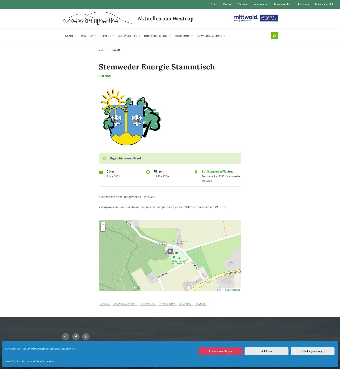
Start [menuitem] (214, 4)
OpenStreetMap (233, 289)
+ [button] (103, 224)
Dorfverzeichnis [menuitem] (283, 4)
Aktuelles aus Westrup (166, 18)
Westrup (200, 303)
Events (116, 49)
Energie (105, 303)
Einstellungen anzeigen (312, 351)
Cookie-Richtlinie (13, 361)
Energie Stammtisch (125, 303)
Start (102, 49)
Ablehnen (266, 351)
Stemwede (185, 303)
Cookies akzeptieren (220, 351)
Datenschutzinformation (33, 361)
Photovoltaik (167, 303)
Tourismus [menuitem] (303, 4)
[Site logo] (97, 24)
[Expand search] (274, 35)
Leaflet (220, 289)
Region (106, 76)
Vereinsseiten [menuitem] (260, 4)
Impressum (52, 361)
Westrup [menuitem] (227, 4)
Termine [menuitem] (242, 4)
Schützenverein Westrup (218, 171)
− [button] (103, 229)
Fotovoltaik (148, 303)
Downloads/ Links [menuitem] (325, 4)
